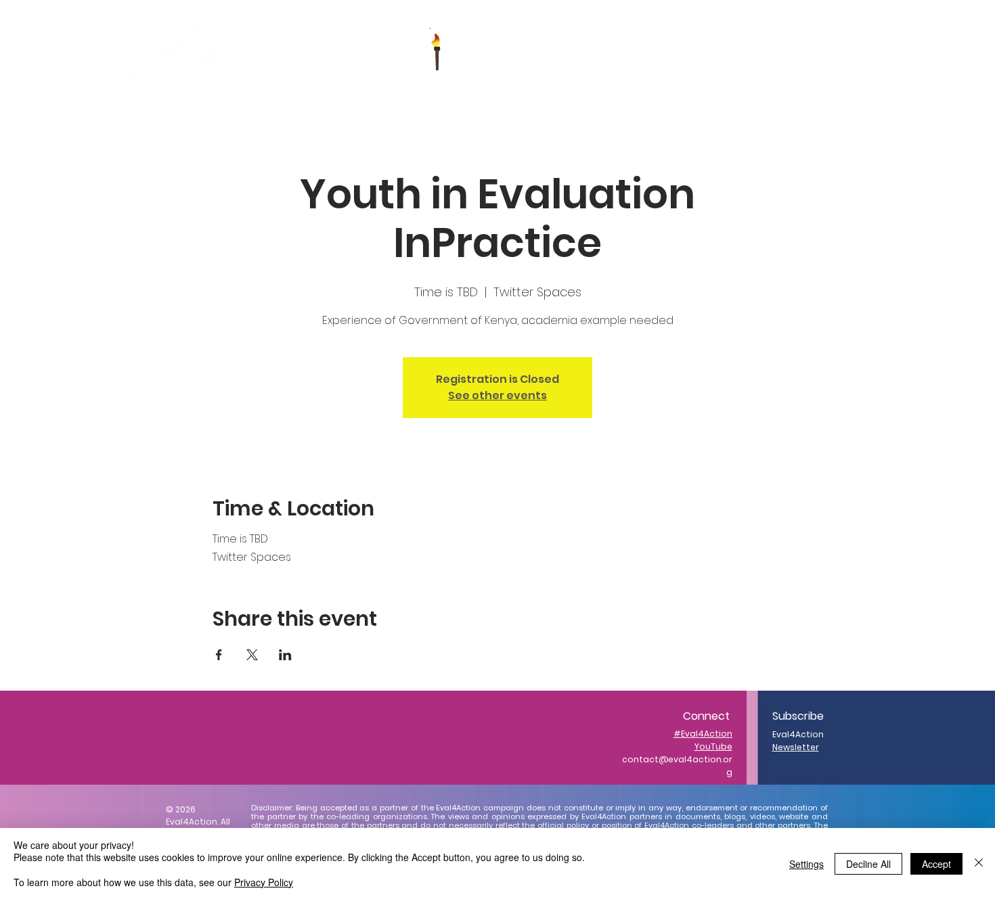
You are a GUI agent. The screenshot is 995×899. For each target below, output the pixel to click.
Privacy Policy (263, 882)
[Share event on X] (252, 654)
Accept (936, 864)
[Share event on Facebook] (219, 654)
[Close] (979, 863)
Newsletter (795, 747)
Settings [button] (806, 864)
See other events (497, 395)
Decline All (868, 864)
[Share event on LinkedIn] (285, 654)
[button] (512, 51)
